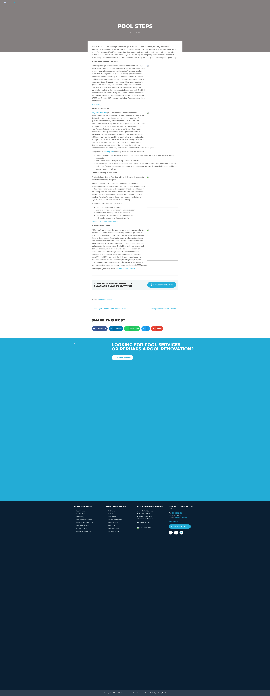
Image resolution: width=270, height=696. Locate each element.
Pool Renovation (105, 299)
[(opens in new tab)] (145, 606)
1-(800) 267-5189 (181, 518)
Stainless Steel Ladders (126, 269)
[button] (122, 357)
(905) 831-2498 (177, 513)
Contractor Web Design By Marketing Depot (153, 693)
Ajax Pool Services (143, 513)
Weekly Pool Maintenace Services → (164, 309)
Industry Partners (143, 523)
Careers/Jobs (173, 521)
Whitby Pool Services (144, 516)
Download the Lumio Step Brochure (105, 222)
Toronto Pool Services (145, 511)
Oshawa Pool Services (145, 519)
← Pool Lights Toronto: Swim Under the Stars (109, 309)
